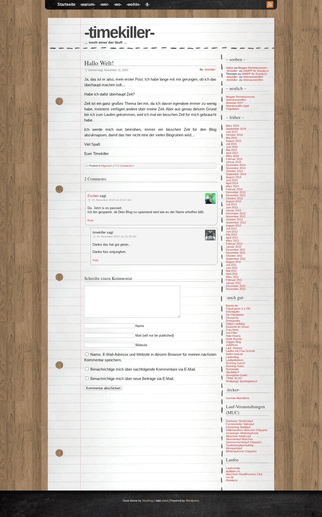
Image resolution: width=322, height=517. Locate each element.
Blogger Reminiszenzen (252, 67)
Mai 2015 (231, 149)
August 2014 (233, 177)
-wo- (118, 4)
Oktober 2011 (234, 255)
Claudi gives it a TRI (238, 308)
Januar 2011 (233, 282)
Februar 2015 (234, 158)
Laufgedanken (234, 360)
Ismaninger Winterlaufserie (242, 433)
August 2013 (233, 201)
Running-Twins (235, 366)
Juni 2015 (232, 146)
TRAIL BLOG (234, 378)
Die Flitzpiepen (235, 314)
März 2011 (232, 276)
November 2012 (236, 216)
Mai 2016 (231, 137)
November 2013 (236, 195)
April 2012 (232, 237)
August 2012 (233, 225)
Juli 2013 (231, 204)
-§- (147, 4)
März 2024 (232, 125)
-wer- (104, 4)
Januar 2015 (233, 162)
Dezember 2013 (236, 192)
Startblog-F (232, 372)
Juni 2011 (231, 267)
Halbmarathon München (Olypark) (247, 430)
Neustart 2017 (234, 102)
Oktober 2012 (234, 219)
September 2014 (236, 174)
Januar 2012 (233, 246)
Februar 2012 (234, 243)
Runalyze (231, 480)
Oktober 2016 (234, 134)
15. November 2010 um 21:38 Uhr (116, 236)
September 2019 (236, 128)
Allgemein (106, 165)
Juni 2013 (232, 207)
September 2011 (236, 258)
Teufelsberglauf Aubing (239, 445)
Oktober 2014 (234, 171)
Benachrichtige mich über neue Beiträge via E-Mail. (132, 378)
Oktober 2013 (234, 198)
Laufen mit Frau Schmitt (240, 350)
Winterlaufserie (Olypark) (241, 451)
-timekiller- (119, 32)
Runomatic (232, 369)
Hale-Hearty (233, 335)
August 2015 (233, 140)
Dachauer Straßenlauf (239, 421)
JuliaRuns (232, 344)
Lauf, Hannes (234, 347)
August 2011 (233, 261)
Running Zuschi (235, 363)
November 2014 (236, 168)
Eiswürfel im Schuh (237, 326)
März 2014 (232, 186)
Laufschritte (233, 468)
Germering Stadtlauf (238, 427)
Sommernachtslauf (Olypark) (243, 442)
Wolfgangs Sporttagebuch (241, 381)
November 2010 (236, 288)
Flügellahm (232, 108)
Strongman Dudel (236, 375)
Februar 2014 (234, 189)
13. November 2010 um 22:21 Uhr (111, 200)
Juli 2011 (231, 264)
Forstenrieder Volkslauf (240, 424)
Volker (229, 67)
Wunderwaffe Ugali (237, 105)
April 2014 (232, 183)
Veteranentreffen (253, 76)
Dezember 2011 (235, 249)
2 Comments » (125, 165)
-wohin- (133, 4)
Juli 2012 (231, 228)
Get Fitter (231, 332)
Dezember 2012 (236, 213)
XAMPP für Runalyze (256, 70)
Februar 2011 (234, 279)
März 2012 (232, 240)
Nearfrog (147, 500)
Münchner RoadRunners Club (244, 474)
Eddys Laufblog (235, 323)
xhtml (165, 500)
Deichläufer (233, 311)
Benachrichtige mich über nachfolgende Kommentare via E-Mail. (143, 369)
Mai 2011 (231, 270)
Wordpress (192, 500)
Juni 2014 (232, 180)
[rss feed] (269, 5)
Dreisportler (233, 320)
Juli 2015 (231, 143)
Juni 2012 (232, 231)
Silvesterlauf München (239, 439)
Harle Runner (234, 338)
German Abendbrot (237, 398)
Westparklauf (234, 448)
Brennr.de (232, 305)
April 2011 (232, 273)
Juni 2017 (232, 131)
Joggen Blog (233, 341)
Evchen (93, 196)
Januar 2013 (233, 210)
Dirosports (232, 317)
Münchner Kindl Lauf (238, 436)
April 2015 (232, 152)
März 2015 (232, 155)
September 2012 (236, 222)
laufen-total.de (234, 354)
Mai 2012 (231, 234)
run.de (230, 477)
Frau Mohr (232, 329)
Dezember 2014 (236, 165)
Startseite (66, 4)
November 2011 (235, 252)
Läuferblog (232, 357)
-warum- (87, 4)
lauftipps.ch (233, 471)
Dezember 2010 (236, 285)
